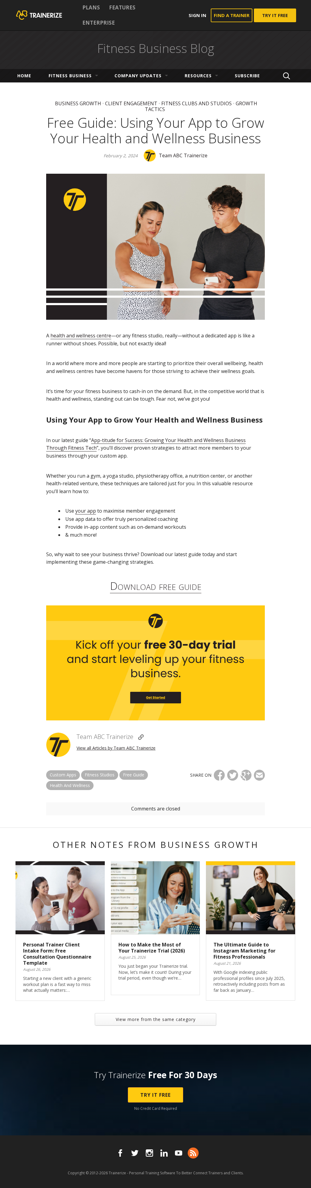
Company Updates (138, 75)
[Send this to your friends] (259, 775)
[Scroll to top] (299, 1176)
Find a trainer (231, 15)
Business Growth (78, 103)
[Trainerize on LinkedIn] (164, 1153)
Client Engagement (131, 103)
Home (24, 75)
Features (122, 7)
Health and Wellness (70, 785)
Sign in (197, 15)
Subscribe (247, 75)
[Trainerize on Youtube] (178, 1153)
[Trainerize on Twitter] (134, 1153)
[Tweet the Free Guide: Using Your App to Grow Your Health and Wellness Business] (232, 775)
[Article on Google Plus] (246, 775)
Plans (91, 7)
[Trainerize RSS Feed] (193, 1153)
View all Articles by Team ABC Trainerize (116, 748)
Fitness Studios (99, 775)
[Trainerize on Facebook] (120, 1153)
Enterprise (98, 22)
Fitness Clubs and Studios (196, 103)
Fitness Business (70, 75)
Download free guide (155, 585)
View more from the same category (156, 1019)
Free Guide (133, 775)
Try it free (275, 15)
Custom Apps (63, 775)
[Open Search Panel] (286, 75)
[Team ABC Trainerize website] (140, 737)
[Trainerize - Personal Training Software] (47, 15)
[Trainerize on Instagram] (149, 1153)
